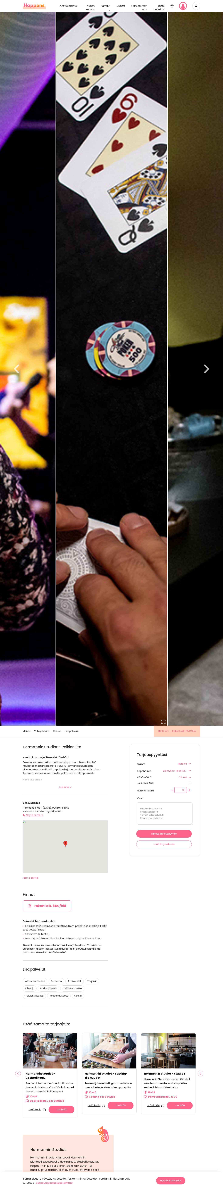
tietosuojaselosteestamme (54, 1183)
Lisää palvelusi (159, 7)
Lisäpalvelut (72, 731)
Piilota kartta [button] (30, 878)
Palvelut (105, 6)
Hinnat (57, 731)
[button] (65, 844)
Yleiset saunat (90, 7)
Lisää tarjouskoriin (164, 844)
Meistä (121, 5)
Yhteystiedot (41, 731)
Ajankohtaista (68, 5)
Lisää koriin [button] (35, 1109)
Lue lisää (64, 787)
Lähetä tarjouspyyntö (164, 833)
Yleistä (26, 731)
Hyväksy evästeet (170, 1180)
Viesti (140, 798)
